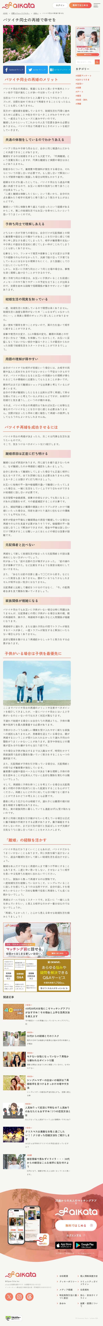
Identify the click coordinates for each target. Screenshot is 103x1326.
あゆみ (62, 1303)
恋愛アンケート (84, 75)
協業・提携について (89, 1305)
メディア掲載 (66, 1289)
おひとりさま (83, 79)
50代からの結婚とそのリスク (43, 1036)
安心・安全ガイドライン (89, 1296)
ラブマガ (23, 5)
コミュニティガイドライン (89, 1283)
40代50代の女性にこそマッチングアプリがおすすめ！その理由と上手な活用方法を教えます (47, 1012)
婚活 (79, 95)
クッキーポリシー (68, 1281)
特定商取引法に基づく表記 (68, 1296)
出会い (36, 13)
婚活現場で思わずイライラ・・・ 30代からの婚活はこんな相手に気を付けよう (48, 1162)
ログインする (74, 1235)
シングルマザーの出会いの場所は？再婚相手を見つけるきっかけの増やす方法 (48, 1084)
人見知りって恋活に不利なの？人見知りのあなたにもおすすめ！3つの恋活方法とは (48, 1111)
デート (80, 91)
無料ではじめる (80, 5)
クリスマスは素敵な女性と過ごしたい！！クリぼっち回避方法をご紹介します (47, 1135)
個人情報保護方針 (89, 1276)
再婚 (79, 103)
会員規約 (84, 1289)
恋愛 (79, 87)
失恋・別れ (82, 99)
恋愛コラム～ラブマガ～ (20, 13)
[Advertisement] (88, 148)
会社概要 (63, 1276)
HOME (5, 13)
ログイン (60, 5)
